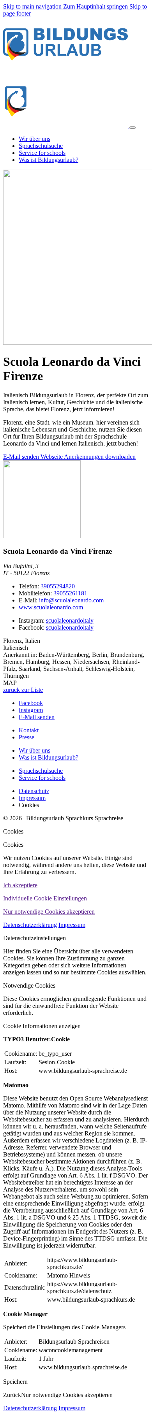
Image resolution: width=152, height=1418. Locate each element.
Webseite (52, 456)
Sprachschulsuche (41, 770)
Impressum (71, 924)
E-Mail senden (22, 456)
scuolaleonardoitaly (70, 620)
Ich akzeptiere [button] (20, 885)
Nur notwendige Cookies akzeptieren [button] (49, 911)
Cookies (13, 831)
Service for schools (42, 777)
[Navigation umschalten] (132, 127)
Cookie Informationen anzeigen (42, 1026)
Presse (26, 737)
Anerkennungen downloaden (100, 456)
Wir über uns (34, 750)
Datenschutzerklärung (30, 924)
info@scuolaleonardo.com (71, 600)
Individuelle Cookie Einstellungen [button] (45, 898)
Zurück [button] (12, 1395)
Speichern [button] (15, 1381)
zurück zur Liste (23, 689)
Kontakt (29, 730)
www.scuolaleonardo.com (51, 607)
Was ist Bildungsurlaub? (48, 757)
